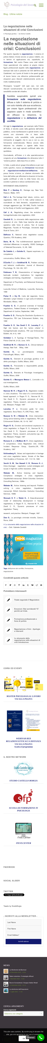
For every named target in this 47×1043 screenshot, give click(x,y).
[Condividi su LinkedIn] (23, 585)
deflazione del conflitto (16, 568)
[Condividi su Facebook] (6, 585)
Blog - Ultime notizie (13, 14)
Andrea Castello (26, 34)
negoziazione (8, 571)
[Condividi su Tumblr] (28, 585)
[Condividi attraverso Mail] (41, 585)
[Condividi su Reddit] (37, 585)
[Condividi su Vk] (32, 585)
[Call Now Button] (40, 1037)
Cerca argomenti (10, 1010)
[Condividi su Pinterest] (19, 585)
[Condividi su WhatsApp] (15, 585)
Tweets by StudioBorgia (12, 906)
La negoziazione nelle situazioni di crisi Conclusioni (23, 28)
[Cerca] (33, 5)
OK (24, 1038)
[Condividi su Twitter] (10, 585)
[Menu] (39, 5)
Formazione (29, 568)
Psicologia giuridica (11, 34)
